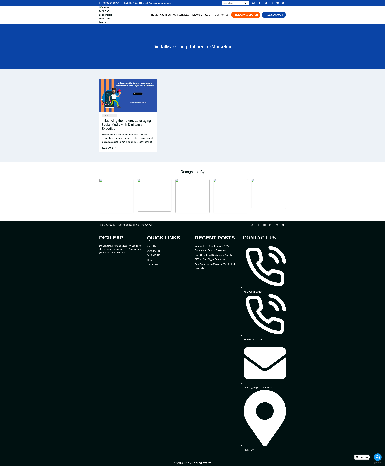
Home (154, 15)
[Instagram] (265, 3)
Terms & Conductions (128, 225)
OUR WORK (153, 255)
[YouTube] (271, 3)
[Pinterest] (277, 3)
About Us (165, 15)
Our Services (181, 15)
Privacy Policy (107, 225)
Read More (109, 148)
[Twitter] (283, 3)
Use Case (196, 15)
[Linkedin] (254, 3)
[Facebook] (259, 3)
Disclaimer (146, 225)
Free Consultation (246, 15)
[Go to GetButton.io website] (378, 463)
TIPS (149, 260)
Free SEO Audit (274, 15)
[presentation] (128, 95)
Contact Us (221, 15)
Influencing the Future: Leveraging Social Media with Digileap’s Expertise (126, 124)
